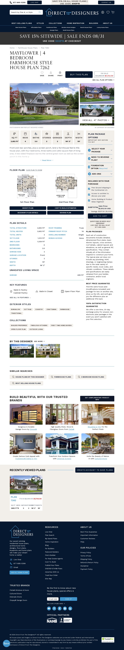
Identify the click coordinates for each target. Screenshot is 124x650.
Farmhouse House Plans (28, 48)
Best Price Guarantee (88, 532)
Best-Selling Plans (22, 23)
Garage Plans (54, 30)
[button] (12, 483)
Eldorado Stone (16, 597)
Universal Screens (64, 459)
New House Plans (21, 27)
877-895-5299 (100, 227)
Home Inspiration (75, 23)
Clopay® (33, 429)
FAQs (82, 542)
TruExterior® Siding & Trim (26, 459)
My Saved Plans (51, 539)
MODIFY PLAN (27, 208)
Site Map (48, 579)
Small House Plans (68, 30)
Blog (46, 545)
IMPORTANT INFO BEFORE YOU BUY (98, 141)
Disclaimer (84, 566)
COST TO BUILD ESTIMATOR (65, 208)
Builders (93, 23)
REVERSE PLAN (65, 213)
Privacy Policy (85, 552)
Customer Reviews (87, 539)
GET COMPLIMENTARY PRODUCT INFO (97, 398)
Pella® (71, 429)
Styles (40, 23)
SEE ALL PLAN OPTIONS (102, 80)
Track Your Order (51, 575)
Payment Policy (86, 569)
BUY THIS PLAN (79, 74)
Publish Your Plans (52, 565)
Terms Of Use (85, 556)
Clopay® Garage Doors (18, 600)
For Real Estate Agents (54, 559)
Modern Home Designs (68, 27)
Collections (55, 23)
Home (12, 48)
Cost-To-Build (50, 562)
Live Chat (48, 532)
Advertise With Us (52, 572)
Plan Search (49, 535)
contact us (106, 2)
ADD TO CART (100, 216)
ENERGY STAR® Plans (53, 568)
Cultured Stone (16, 594)
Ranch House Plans (86, 27)
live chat (34, 2)
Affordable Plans (36, 27)
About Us (107, 23)
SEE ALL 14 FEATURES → (20, 297)
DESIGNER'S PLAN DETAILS (28, 213)
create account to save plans (95, 470)
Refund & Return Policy (89, 562)
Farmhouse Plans (51, 27)
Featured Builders (52, 552)
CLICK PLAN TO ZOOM (34, 170)
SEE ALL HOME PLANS (19, 572)
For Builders (49, 548)
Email (16, 567)
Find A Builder (50, 555)
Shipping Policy (86, 559)
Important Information (89, 535)
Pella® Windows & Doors (19, 590)
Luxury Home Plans (102, 27)
